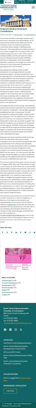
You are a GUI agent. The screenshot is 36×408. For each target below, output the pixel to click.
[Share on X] (7, 232)
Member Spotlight (7, 287)
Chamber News (18, 34)
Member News (6, 285)
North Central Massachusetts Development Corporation (15, 347)
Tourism (4, 295)
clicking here (12, 204)
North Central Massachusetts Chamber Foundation (15, 362)
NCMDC (4, 290)
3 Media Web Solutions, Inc (3, 404)
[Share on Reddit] (30, 232)
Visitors (17, 2)
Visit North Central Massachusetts (17, 343)
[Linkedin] (10, 329)
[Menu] (32, 6)
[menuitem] (22, 0)
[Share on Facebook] (2, 232)
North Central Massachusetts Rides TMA (17, 356)
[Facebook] (5, 329)
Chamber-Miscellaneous (10, 283)
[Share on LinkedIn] (16, 232)
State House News (8, 292)
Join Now (10, 391)
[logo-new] (14, 7)
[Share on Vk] (25, 232)
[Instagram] (15, 329)
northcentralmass (30, 34)
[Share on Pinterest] (11, 232)
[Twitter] (21, 329)
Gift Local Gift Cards (11, 352)
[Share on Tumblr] (21, 232)
